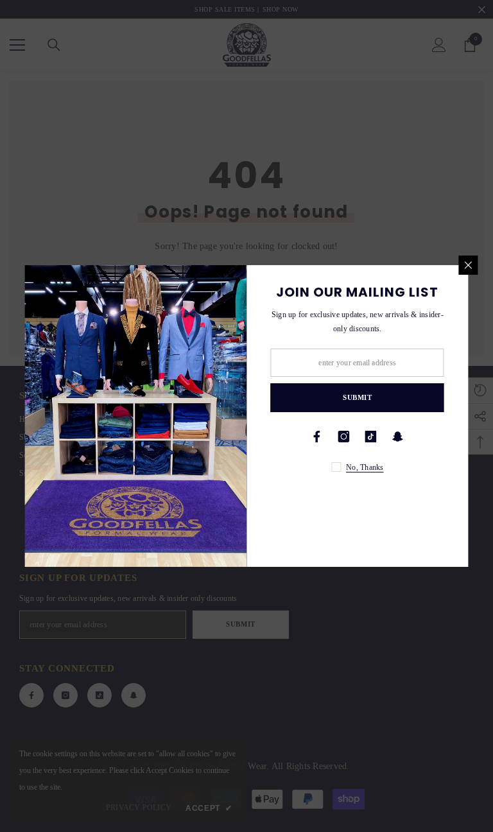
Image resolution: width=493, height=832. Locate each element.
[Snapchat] (398, 436)
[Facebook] (317, 436)
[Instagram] (344, 436)
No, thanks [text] (364, 467)
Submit (357, 397)
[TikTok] (371, 436)
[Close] (468, 265)
